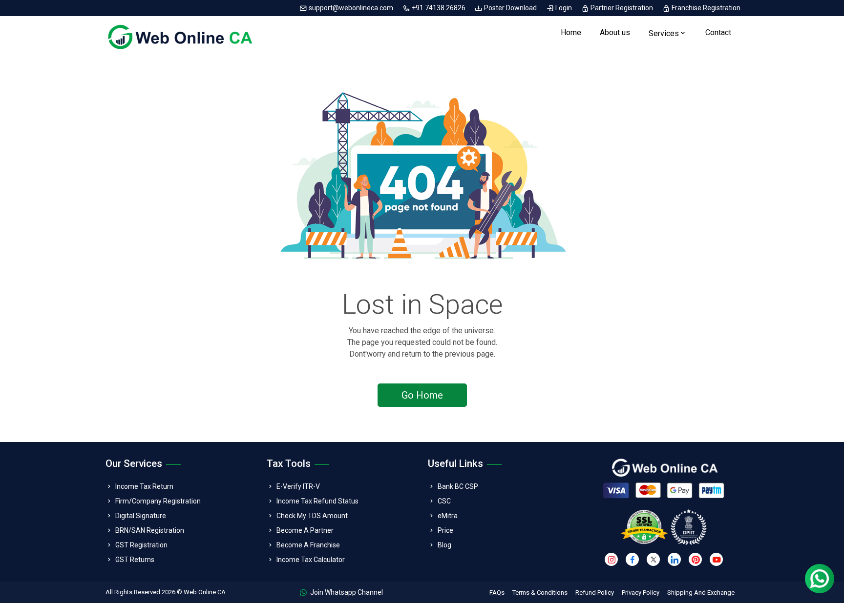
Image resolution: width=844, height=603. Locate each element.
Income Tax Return (144, 486)
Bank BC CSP (458, 486)
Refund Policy (594, 592)
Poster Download (510, 8)
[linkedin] (674, 559)
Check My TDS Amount (312, 516)
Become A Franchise (308, 545)
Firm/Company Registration (158, 501)
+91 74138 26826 (438, 8)
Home (571, 32)
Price (445, 530)
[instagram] (611, 559)
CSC (444, 501)
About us (615, 32)
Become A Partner (305, 530)
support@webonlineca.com (351, 8)
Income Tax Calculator (310, 559)
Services (664, 33)
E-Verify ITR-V (298, 486)
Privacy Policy (640, 592)
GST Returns (134, 559)
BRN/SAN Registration (149, 530)
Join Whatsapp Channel (346, 592)
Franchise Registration (705, 8)
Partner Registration (621, 8)
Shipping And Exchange (701, 592)
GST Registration (141, 545)
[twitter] (653, 559)
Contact (718, 32)
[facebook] (632, 559)
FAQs (497, 592)
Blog (444, 545)
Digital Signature (140, 516)
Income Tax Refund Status (317, 501)
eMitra (448, 516)
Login (563, 8)
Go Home (422, 395)
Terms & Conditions (540, 592)
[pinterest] (695, 559)
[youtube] (716, 559)
